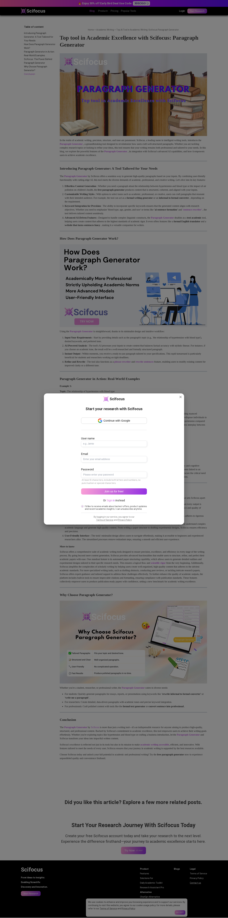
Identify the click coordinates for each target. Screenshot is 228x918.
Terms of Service (104, 520)
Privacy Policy (125, 520)
